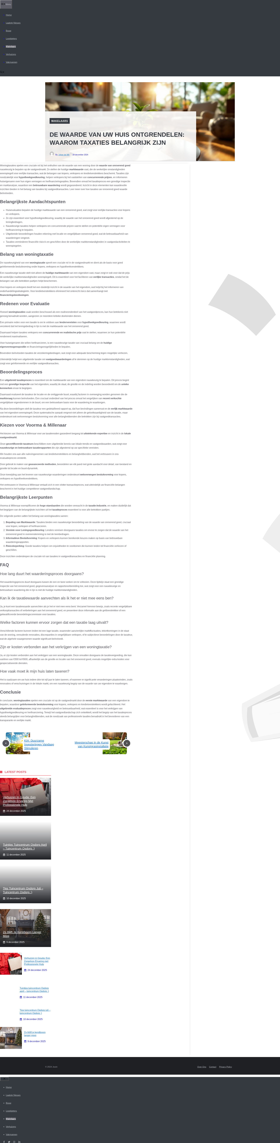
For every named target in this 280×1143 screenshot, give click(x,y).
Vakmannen (11, 62)
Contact (212, 1067)
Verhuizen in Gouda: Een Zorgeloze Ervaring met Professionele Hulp (19, 801)
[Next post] (127, 743)
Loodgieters (11, 38)
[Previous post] (5, 743)
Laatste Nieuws (13, 23)
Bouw (8, 30)
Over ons (201, 1067)
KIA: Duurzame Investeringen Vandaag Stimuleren (39, 744)
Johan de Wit (63, 155)
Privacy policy (225, 1067)
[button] (2, 72)
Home (9, 15)
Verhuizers (11, 54)
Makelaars (11, 46)
